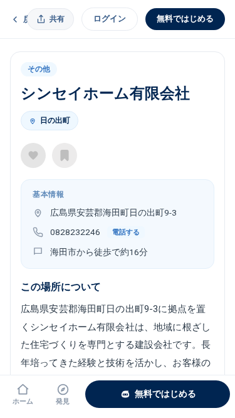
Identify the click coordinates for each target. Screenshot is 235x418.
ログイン (109, 18)
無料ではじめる (185, 18)
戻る (31, 19)
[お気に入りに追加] (33, 155)
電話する (126, 232)
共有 (57, 18)
